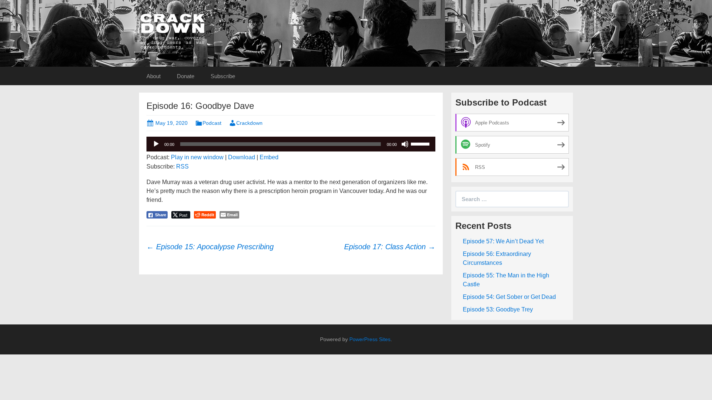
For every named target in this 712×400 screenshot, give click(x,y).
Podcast (211, 123)
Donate (185, 76)
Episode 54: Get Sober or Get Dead (509, 297)
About (153, 76)
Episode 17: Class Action (389, 247)
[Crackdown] (172, 31)
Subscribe (223, 76)
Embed (269, 157)
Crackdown (249, 123)
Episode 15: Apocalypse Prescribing (210, 247)
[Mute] (405, 144)
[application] (290, 144)
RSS (182, 166)
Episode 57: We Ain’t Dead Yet (503, 241)
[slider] (421, 143)
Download (241, 157)
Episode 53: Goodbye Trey (498, 309)
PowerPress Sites (369, 339)
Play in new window (197, 157)
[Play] (156, 144)
